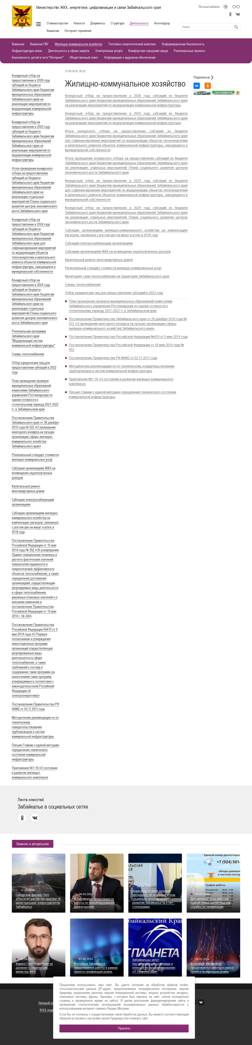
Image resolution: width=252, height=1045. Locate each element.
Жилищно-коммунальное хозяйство (78, 44)
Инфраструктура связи (27, 51)
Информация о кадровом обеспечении (130, 57)
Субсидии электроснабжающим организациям (99, 243)
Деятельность (139, 23)
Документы (97, 23)
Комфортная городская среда (148, 51)
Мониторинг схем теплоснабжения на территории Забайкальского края (117, 276)
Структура (117, 23)
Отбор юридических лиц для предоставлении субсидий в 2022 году (34, 367)
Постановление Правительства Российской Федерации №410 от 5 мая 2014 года (128, 336)
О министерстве (57, 23)
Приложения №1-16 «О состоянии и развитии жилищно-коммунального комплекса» (34, 772)
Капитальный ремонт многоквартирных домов (99, 259)
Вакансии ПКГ (39, 44)
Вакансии (53, 31)
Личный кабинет (209, 6)
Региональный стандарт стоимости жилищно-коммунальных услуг (113, 268)
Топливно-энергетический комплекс (132, 44)
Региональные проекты (189, 51)
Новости (79, 23)
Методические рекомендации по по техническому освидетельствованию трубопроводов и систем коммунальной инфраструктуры (35, 726)
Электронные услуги (108, 51)
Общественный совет (83, 57)
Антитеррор (162, 23)
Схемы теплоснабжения (28, 354)
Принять (124, 1028)
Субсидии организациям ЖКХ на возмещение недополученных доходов (33, 473)
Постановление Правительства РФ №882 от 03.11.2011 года (113, 358)
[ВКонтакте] (197, 86)
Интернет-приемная (78, 31)
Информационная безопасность (183, 44)
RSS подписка (50, 1010)
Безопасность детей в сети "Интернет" (38, 57)
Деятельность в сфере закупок (68, 51)
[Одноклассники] (208, 86)
